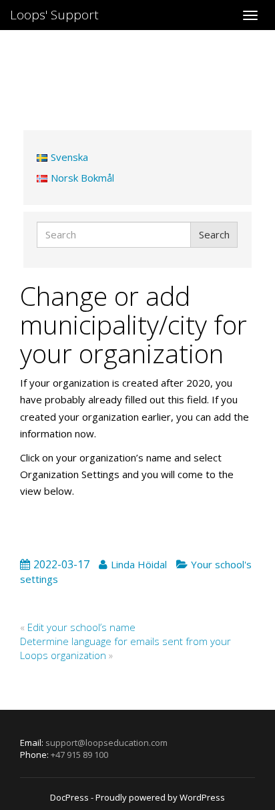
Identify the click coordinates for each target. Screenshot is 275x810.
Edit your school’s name (82, 627)
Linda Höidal (139, 564)
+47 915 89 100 (79, 755)
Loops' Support (54, 14)
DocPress (69, 797)
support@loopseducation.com (106, 743)
